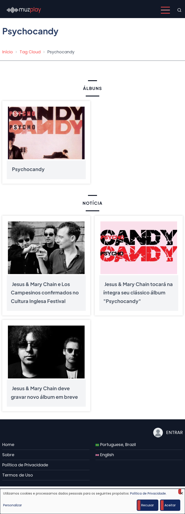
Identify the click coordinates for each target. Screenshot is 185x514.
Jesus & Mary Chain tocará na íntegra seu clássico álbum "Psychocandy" (138, 292)
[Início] (24, 10)
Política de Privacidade (25, 465)
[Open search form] (179, 10)
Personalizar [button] (12, 505)
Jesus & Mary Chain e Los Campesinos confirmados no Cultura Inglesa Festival (45, 292)
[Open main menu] (165, 10)
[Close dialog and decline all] (181, 491)
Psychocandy (28, 169)
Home (8, 444)
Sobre (8, 455)
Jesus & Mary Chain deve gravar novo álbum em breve (44, 392)
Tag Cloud (30, 52)
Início (7, 52)
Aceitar (170, 505)
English (106, 455)
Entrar (174, 432)
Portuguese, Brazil (117, 444)
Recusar (147, 505)
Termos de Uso (17, 475)
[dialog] (92, 501)
